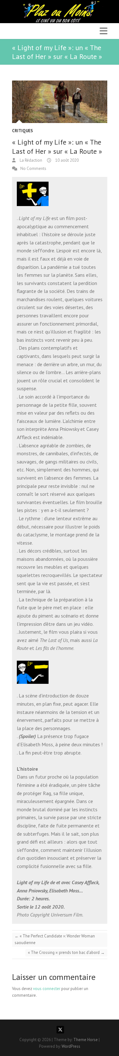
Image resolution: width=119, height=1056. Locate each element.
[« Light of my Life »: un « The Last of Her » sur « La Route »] (59, 102)
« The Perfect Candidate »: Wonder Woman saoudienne (55, 939)
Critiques (22, 130)
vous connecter (46, 988)
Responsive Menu (103, 31)
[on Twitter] (60, 1029)
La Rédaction (30, 160)
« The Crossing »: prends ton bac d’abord (66, 952)
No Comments (33, 168)
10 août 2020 (66, 160)
